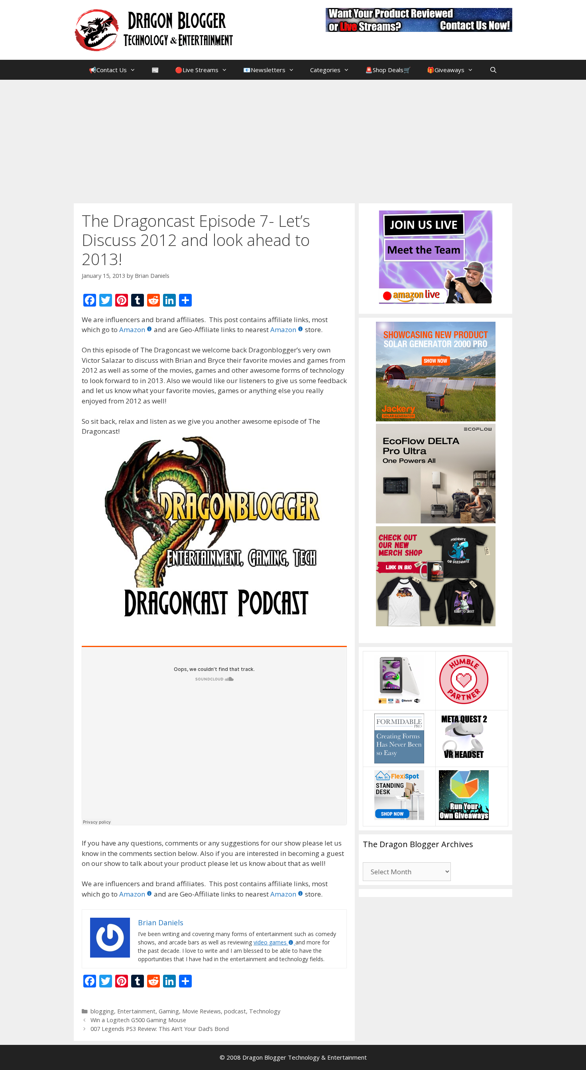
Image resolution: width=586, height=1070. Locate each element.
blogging (102, 1011)
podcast (235, 1011)
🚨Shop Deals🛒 (388, 70)
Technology (264, 1011)
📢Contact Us (108, 70)
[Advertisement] (293, 139)
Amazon (132, 329)
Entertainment (136, 1011)
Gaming (169, 1011)
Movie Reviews (201, 1011)
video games (270, 942)
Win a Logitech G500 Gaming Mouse (138, 1020)
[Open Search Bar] (493, 70)
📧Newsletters (264, 70)
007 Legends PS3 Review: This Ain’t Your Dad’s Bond (159, 1029)
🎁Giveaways (445, 70)
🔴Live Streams (196, 70)
